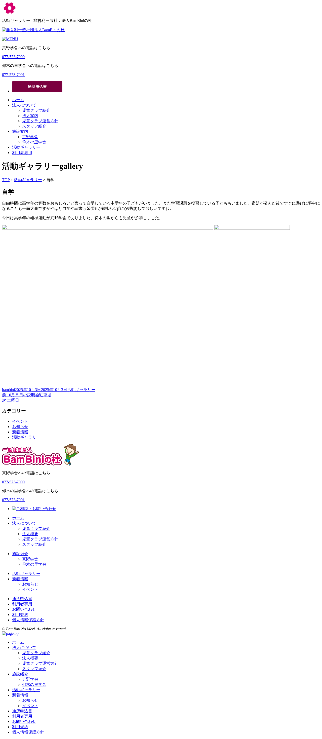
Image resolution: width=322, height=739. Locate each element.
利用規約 (20, 614)
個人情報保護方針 (28, 620)
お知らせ (20, 426)
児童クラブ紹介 (36, 110)
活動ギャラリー (26, 147)
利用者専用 (22, 152)
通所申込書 (22, 599)
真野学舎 (30, 137)
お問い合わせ (24, 609)
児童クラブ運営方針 (40, 121)
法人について (24, 105)
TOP (6, 180)
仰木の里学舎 (34, 142)
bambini (8, 389)
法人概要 (30, 534)
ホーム (18, 100)
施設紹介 (20, 554)
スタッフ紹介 (34, 126)
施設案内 (20, 131)
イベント (20, 421)
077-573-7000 (13, 57)
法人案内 (30, 115)
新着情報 (20, 432)
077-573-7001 (13, 74)
